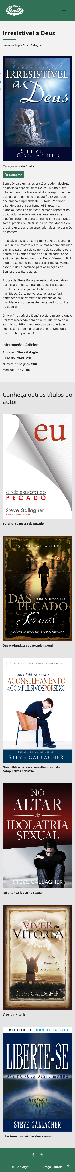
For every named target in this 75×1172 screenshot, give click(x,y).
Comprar (15, 175)
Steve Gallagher (33, 45)
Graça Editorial (52, 1167)
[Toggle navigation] (64, 10)
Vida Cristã (26, 166)
